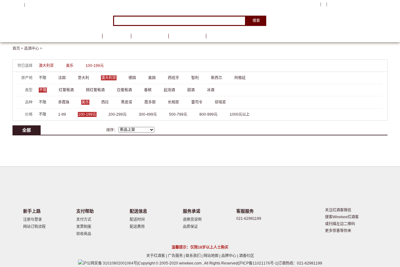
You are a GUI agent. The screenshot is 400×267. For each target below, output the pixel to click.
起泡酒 (169, 90)
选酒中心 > (33, 48)
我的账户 (310, 4)
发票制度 (83, 226)
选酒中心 (45, 36)
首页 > (18, 48)
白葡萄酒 (124, 90)
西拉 (105, 102)
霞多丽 (150, 102)
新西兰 (216, 78)
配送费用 (137, 226)
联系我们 (194, 256)
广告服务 (176, 256)
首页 (90, 36)
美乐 (69, 65)
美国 (152, 78)
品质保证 (190, 226)
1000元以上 (240, 114)
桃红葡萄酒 (95, 90)
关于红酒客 (156, 256)
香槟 (148, 90)
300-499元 (148, 114)
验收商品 (83, 234)
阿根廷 (240, 78)
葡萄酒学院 (187, 36)
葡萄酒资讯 (150, 36)
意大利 (83, 78)
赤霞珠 (63, 102)
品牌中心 (229, 256)
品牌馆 (116, 36)
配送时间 (137, 219)
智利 (195, 78)
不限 (42, 78)
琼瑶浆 (220, 102)
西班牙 (173, 78)
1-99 (62, 114)
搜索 (256, 20)
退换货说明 (192, 219)
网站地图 (211, 256)
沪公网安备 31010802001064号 (110, 263)
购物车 (349, 5)
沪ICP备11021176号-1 (258, 263)
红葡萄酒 (66, 90)
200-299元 (117, 114)
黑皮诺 (126, 102)
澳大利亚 (46, 65)
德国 (132, 78)
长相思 (173, 102)
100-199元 (95, 65)
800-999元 (208, 114)
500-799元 (178, 114)
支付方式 (83, 219)
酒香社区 (246, 256)
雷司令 (196, 102)
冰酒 (210, 90)
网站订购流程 (34, 226)
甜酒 (191, 90)
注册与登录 (32, 219)
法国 (62, 78)
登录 (29, 5)
